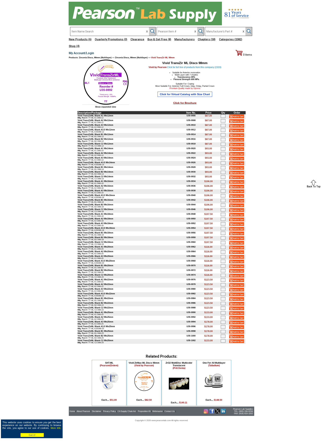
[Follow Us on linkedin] (223, 413)
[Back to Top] (313, 187)
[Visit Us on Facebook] (211, 413)
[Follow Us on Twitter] (217, 413)
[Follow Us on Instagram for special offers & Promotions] (206, 413)
